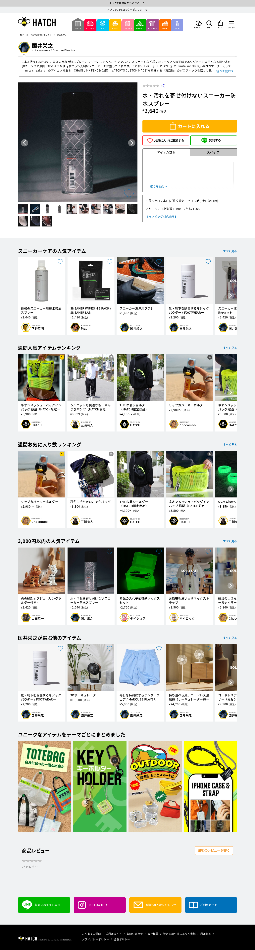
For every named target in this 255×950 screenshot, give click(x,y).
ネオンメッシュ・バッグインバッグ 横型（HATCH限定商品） (189, 504)
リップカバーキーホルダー (187, 405)
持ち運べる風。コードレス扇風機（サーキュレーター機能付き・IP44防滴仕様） (189, 697)
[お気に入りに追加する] (129, 193)
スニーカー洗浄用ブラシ (137, 308)
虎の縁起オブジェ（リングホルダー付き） (41, 600)
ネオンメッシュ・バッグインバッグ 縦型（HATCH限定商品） (41, 407)
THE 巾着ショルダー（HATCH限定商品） (134, 407)
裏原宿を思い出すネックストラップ (189, 600)
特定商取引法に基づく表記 (179, 933)
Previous (24, 142)
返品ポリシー (122, 939)
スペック (213, 152)
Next (131, 142)
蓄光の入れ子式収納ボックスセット (140, 600)
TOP (22, 35)
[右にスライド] (230, 296)
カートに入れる (193, 126)
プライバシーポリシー (96, 939)
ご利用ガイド (114, 933)
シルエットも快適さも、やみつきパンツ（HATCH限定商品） (90, 407)
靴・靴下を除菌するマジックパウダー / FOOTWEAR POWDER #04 (189, 310)
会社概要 (153, 933)
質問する (215, 140)
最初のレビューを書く (214, 850)
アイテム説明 (166, 152)
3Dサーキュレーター (84, 695)
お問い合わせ (135, 933)
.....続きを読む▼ (223, 71)
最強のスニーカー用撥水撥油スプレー (41, 310)
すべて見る (230, 251)
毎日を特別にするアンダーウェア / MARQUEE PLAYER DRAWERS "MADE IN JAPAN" (140, 697)
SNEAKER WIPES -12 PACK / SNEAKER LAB (90, 310)
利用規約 (206, 933)
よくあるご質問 (92, 933)
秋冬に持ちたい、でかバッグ (90, 502)
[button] (209, 24)
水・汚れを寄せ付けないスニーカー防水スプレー (90, 600)
